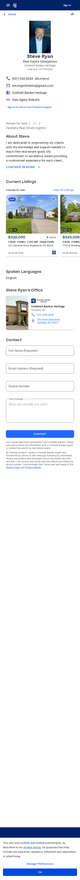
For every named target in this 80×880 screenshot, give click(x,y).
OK (40, 872)
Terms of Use (13, 467)
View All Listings (63, 190)
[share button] (72, 14)
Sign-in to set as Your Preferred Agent (29, 107)
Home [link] (12, 14)
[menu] (9, 5)
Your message (16, 398)
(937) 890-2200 (45, 314)
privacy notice (32, 847)
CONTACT (40, 433)
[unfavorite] (53, 199)
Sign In (67, 5)
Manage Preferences (40, 864)
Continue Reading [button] (20, 167)
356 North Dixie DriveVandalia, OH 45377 (48, 321)
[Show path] (34, 123)
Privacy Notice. (33, 467)
